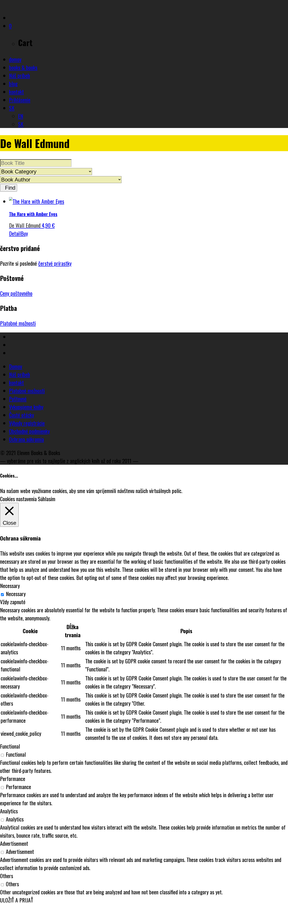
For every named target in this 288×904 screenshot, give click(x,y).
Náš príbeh (19, 75)
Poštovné (18, 399)
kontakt (16, 91)
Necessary (16, 594)
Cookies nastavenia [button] (18, 499)
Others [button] (6, 876)
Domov (15, 366)
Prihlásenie (19, 100)
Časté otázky (21, 415)
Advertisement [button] (14, 843)
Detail (15, 233)
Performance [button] (12, 778)
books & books (23, 67)
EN (20, 116)
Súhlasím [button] (46, 499)
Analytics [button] (9, 811)
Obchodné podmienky (29, 431)
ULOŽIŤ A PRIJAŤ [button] (16, 900)
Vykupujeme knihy (26, 407)
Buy (24, 233)
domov (15, 59)
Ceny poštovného (16, 293)
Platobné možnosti (18, 323)
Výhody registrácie (27, 423)
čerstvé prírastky (55, 263)
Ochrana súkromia (26, 439)
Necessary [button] (10, 585)
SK (11, 108)
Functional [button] (10, 746)
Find (8, 188)
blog (13, 83)
